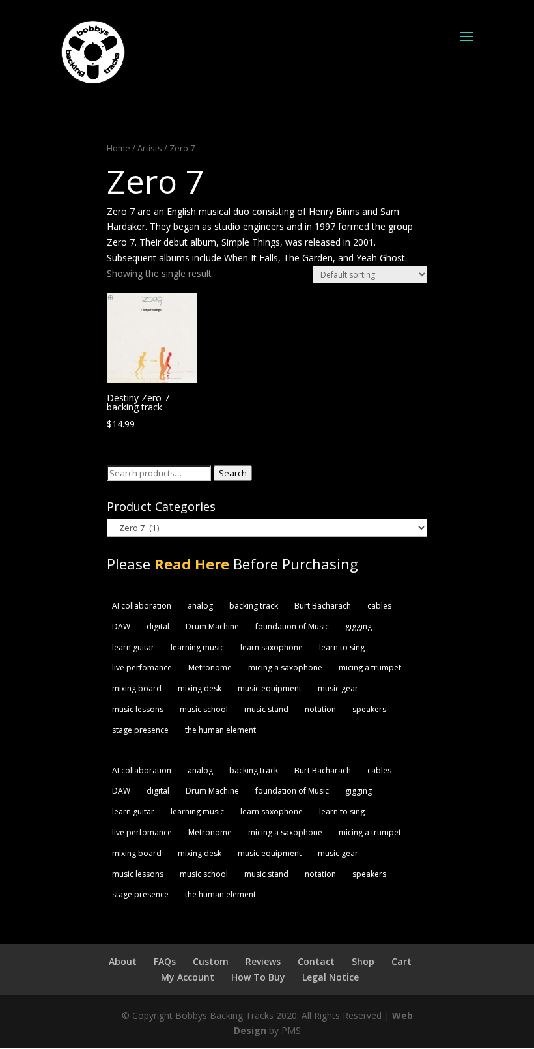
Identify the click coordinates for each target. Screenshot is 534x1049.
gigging (358, 626)
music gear (338, 688)
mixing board (137, 688)
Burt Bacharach (322, 605)
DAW (121, 626)
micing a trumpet (370, 667)
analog (200, 605)
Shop (363, 961)
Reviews (263, 961)
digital (158, 626)
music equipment (270, 688)
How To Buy (258, 977)
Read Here (191, 563)
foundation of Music (292, 626)
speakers (369, 709)
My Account (187, 977)
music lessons (137, 709)
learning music (197, 647)
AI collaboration (141, 605)
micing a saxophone (285, 667)
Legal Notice (330, 977)
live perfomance (142, 667)
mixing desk (199, 688)
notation (320, 709)
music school (204, 709)
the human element (220, 730)
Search (233, 473)
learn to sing (342, 647)
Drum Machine (212, 626)
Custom (211, 961)
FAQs (165, 961)
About (123, 961)
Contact (316, 961)
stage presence (140, 730)
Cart (401, 961)
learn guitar (133, 647)
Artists (149, 148)
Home (118, 148)
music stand (266, 709)
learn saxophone (271, 647)
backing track (253, 605)
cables (379, 605)
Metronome (210, 667)
